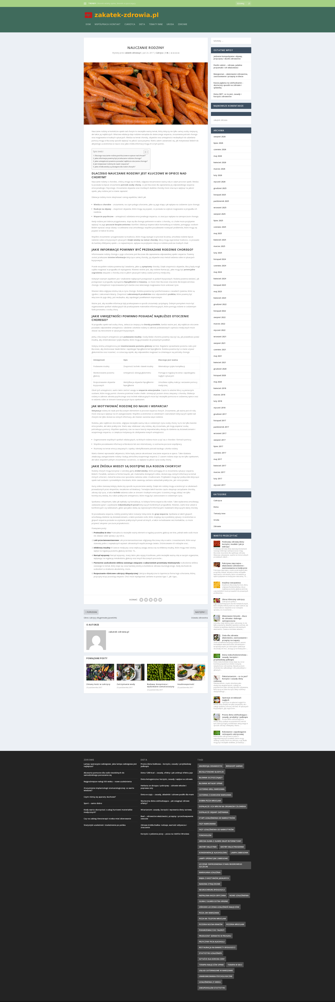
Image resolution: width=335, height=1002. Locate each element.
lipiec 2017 (218, 446)
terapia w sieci (235, 964)
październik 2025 (221, 201)
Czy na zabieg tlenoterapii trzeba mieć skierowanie (107, 818)
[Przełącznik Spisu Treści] (145, 152)
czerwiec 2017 (220, 452)
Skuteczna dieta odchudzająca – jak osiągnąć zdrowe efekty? (165, 802)
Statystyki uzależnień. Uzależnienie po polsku (105, 825)
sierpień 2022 (219, 317)
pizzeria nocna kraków (210, 924)
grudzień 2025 (220, 188)
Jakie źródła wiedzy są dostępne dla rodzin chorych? (115, 167)
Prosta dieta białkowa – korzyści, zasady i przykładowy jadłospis (166, 765)
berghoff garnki (234, 766)
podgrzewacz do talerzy (211, 930)
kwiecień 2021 (220, 362)
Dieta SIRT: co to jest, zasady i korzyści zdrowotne (227, 95)
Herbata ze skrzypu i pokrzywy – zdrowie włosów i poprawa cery (163, 786)
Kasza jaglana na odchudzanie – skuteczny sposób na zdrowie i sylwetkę (228, 85)
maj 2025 (218, 233)
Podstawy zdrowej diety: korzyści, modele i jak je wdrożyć (233, 544)
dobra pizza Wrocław (210, 800)
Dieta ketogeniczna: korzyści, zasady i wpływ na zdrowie (166, 779)
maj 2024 (218, 272)
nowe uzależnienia (239, 895)
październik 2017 (221, 427)
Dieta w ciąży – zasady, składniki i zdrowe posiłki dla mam (167, 794)
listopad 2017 (220, 420)
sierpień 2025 (219, 214)
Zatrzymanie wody (126, 684)
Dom (88, 24)
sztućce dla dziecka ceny (212, 959)
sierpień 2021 (219, 343)
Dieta (142, 24)
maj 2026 (218, 156)
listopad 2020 (220, 375)
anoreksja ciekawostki (210, 766)
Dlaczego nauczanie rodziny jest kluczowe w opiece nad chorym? (120, 155)
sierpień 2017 (219, 440)
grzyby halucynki (208, 847)
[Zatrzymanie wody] (130, 672)
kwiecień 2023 (220, 298)
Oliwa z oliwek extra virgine (213, 901)
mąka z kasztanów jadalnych (214, 878)
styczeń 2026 (219, 181)
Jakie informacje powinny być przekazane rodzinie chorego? (118, 158)
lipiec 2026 (218, 143)
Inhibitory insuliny (102, 547)
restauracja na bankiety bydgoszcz (217, 947)
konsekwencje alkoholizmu (213, 852)
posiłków (172, 294)
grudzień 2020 (220, 369)
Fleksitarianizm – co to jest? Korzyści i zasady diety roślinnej (231, 678)
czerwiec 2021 (220, 349)
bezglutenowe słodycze (211, 772)
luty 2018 (218, 401)
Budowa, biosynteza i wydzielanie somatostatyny (160, 685)
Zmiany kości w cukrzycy (98, 684)
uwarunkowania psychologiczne (215, 976)
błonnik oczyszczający (210, 777)
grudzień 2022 (220, 304)
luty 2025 (218, 253)
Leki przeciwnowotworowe (106, 540)
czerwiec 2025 (220, 227)
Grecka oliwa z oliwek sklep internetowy (220, 841)
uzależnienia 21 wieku (210, 982)
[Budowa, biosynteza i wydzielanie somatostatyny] (161, 672)
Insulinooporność (185, 684)
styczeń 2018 (219, 407)
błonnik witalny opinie (210, 783)
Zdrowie (182, 24)
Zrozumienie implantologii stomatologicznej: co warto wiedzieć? (109, 789)
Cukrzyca (129, 24)
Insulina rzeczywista (231, 582)
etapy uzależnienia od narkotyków (217, 818)
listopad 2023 (220, 285)
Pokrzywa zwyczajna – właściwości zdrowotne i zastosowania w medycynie (234, 565)
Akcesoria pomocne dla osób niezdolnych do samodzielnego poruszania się (104, 773)
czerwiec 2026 (220, 149)
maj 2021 (218, 356)
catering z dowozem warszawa (215, 795)
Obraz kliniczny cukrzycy (233, 599)
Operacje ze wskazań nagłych (231, 698)
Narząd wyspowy (102, 555)
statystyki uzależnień (210, 953)
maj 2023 (218, 291)
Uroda (170, 24)
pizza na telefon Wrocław (212, 918)
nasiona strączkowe (209, 884)
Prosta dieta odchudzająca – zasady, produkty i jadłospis (235, 716)
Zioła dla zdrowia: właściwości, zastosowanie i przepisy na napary (234, 637)
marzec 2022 (219, 323)
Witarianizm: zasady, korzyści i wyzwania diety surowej (166, 809)
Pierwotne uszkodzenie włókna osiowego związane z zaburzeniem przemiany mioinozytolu (137, 563)
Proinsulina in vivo (102, 532)
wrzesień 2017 (220, 433)
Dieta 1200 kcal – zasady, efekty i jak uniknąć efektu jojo (167, 772)
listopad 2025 (220, 194)
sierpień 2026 (219, 136)
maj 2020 (218, 382)
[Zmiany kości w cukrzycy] (100, 672)
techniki (117, 492)
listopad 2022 (220, 311)
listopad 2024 (220, 259)
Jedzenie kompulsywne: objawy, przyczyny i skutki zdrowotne (228, 57)
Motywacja (96, 410)
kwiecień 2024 (220, 278)
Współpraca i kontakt (108, 24)
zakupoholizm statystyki (212, 988)
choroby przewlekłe (152, 324)
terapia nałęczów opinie (211, 964)
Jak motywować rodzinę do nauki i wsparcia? (112, 164)
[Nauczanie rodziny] (146, 93)
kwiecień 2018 (220, 388)
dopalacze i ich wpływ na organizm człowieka (222, 806)
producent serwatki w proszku (215, 936)
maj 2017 (218, 459)
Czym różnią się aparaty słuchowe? (100, 797)
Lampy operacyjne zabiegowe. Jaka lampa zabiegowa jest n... (123, 3)
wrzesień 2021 (220, 336)
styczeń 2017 (219, 485)
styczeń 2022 (219, 330)
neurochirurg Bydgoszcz (212, 889)
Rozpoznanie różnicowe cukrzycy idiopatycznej (116, 573)
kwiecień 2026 (220, 162)
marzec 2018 (219, 394)
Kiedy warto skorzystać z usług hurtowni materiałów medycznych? (108, 810)
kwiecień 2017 (220, 465)
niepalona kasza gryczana (212, 895)
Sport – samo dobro (93, 803)
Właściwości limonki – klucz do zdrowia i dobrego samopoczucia (234, 618)
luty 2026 (218, 175)
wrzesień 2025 (220, 207)
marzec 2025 (219, 246)
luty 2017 (218, 478)
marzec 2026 (219, 169)
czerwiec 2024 (220, 265)
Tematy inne (156, 24)
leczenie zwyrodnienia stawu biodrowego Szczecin (220, 865)
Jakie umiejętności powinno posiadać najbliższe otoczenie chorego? (121, 161)
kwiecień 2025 (220, 240)
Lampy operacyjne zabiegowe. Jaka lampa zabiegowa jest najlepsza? (110, 765)
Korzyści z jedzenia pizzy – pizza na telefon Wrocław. (165, 834)
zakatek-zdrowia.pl (133, 53)
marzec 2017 (219, 472)
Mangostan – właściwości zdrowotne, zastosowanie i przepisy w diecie (231, 75)
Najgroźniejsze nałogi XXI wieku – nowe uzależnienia (108, 781)
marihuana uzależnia (209, 872)
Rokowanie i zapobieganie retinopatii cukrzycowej (234, 733)
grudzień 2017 (220, 414)
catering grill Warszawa (211, 789)
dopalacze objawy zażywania (213, 812)
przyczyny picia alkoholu (212, 941)
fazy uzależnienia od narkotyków (216, 829)
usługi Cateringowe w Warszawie (216, 970)
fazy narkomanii (207, 823)
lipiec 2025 (218, 220)
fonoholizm (205, 835)
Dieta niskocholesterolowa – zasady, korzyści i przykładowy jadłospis (231, 657)
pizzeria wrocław (235, 924)
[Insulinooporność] (191, 672)
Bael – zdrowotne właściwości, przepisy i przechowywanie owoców (167, 817)
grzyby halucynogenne (232, 847)
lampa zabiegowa (239, 852)
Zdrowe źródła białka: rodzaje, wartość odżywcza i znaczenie (164, 826)
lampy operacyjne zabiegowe (213, 858)
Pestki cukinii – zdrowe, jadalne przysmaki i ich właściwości (228, 66)
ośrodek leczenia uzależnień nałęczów (219, 907)
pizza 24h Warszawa (209, 913)
